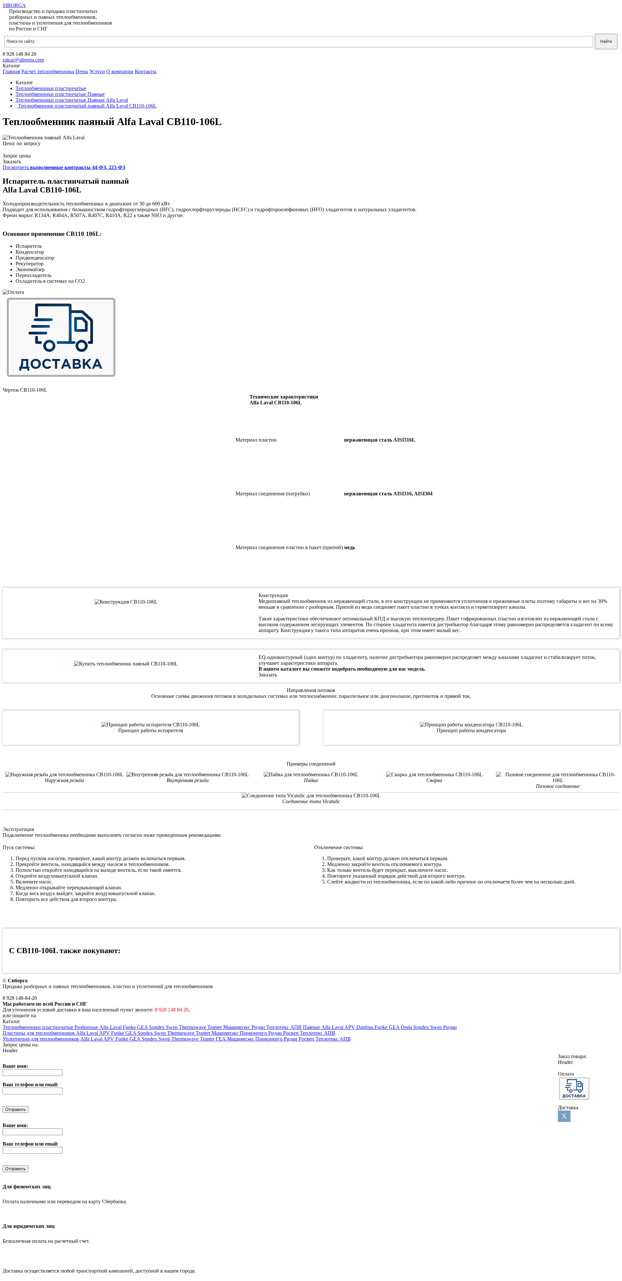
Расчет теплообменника (47, 71)
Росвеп (291, 1033)
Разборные (87, 1027)
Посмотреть (64, 167)
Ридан (258, 1027)
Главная (11, 71)
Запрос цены (17, 155)
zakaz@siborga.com (23, 60)
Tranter (215, 1027)
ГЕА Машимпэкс (235, 1039)
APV (350, 1027)
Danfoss (365, 1027)
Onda (407, 1027)
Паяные (312, 1027)
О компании (119, 71)
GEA (143, 1027)
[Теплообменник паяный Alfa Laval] (44, 138)
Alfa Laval (111, 1027)
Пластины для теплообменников (39, 1033)
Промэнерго (254, 1033)
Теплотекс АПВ (284, 1027)
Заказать (12, 161)
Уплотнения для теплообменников (41, 1039)
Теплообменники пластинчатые (39, 1027)
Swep (172, 1027)
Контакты (145, 71)
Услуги (97, 71)
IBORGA (14, 5)
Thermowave (193, 1027)
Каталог (11, 65)
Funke (130, 1027)
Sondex (157, 1027)
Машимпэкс (237, 1027)
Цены (81, 71)
